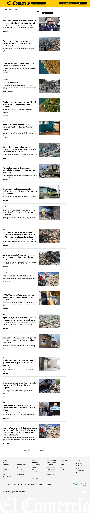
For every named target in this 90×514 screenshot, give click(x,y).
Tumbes (4, 99)
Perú (18, 462)
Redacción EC (5, 54)
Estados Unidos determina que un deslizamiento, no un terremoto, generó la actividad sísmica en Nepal (19, 149)
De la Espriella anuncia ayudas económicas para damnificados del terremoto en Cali (20, 21)
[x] (12, 484)
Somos (4, 474)
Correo (62, 466)
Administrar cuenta (36, 464)
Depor (62, 469)
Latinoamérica (5, 17)
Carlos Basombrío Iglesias (8, 91)
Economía (5, 469)
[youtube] (18, 484)
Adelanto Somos (35, 474)
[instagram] (15, 484)
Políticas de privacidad (51, 469)
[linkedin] (21, 484)
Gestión (62, 464)
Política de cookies (50, 474)
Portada (4, 462)
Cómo (4, 402)
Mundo (4, 478)
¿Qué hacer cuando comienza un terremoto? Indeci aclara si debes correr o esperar (19, 126)
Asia (3, 251)
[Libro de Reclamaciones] (84, 484)
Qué (3, 121)
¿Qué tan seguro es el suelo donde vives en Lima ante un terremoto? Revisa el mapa (19, 318)
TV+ (18, 467)
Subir (83, 492)
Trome (62, 467)
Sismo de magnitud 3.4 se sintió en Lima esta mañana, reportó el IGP (19, 64)
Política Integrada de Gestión (51, 472)
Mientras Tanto (35, 478)
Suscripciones (35, 462)
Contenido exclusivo (7, 476)
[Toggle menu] (4, 3)
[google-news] (25, 484)
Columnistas (5, 79)
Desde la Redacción (36, 473)
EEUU (4, 144)
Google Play (49, 484)
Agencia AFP (5, 179)
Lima (4, 60)
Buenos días (34, 471)
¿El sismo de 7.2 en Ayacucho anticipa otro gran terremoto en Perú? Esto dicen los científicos (19, 340)
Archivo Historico (20, 471)
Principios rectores (50, 464)
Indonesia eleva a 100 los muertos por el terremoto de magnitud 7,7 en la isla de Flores (18, 257)
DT (3, 472)
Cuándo (4, 229)
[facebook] (8, 484)
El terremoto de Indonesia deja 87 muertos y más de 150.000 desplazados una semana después (20, 385)
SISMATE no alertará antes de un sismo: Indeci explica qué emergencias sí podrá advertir (18, 297)
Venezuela (5, 164)
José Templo (5, 137)
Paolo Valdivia (6, 418)
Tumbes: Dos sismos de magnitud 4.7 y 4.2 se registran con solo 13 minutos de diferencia (19, 104)
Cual (3, 37)
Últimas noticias (6, 464)
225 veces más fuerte (11, 82)
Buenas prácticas (50, 466)
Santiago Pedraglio (7, 281)
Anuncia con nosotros (51, 467)
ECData (4, 424)
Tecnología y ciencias (21, 464)
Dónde (4, 314)
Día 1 (33, 476)
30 (37, 450)
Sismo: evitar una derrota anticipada (17, 275)
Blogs (18, 472)
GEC (62, 462)
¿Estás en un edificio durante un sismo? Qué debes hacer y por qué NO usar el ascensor (18, 362)
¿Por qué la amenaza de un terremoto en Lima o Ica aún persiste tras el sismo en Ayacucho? (19, 212)
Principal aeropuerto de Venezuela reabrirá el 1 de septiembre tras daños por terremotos (19, 170)
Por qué (4, 206)
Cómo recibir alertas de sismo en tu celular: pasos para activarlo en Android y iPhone (19, 407)
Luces (18, 466)
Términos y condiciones (51, 462)
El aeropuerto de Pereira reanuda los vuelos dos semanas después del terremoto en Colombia (20, 191)
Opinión (4, 471)
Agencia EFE (5, 31)
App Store (41, 484)
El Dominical (19, 469)
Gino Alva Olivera (6, 443)
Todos (33, 469)
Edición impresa (20, 474)
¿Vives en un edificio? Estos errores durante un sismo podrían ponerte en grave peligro (18, 43)
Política (4, 467)
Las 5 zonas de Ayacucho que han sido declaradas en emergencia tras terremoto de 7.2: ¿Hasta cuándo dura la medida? (19, 234)
